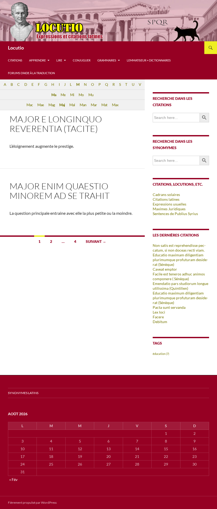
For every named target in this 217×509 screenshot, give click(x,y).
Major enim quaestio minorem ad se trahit (60, 191)
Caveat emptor (165, 269)
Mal (72, 104)
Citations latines (166, 199)
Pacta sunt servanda (169, 307)
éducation (161, 353)
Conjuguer (82, 60)
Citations (15, 60)
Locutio (16, 48)
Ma (53, 94)
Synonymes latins (23, 393)
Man (83, 104)
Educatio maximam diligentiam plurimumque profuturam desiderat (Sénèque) (180, 260)
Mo (81, 94)
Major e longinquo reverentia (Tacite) (56, 124)
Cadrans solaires (166, 194)
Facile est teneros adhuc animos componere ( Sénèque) (179, 276)
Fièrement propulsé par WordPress (32, 502)
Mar (94, 104)
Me (63, 94)
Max (115, 104)
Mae (40, 104)
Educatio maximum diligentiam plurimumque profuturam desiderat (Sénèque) (180, 298)
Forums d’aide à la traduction (31, 73)
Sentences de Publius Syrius (175, 213)
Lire (59, 60)
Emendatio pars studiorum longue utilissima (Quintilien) (180, 286)
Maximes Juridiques (169, 209)
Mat (104, 104)
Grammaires (106, 60)
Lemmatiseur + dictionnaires (149, 60)
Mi (72, 94)
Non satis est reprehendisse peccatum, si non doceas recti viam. (179, 247)
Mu (90, 94)
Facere (158, 317)
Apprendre (37, 60)
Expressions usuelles (169, 204)
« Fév (13, 479)
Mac (29, 104)
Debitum (160, 321)
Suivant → (96, 241)
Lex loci (159, 312)
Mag (51, 104)
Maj (62, 104)
